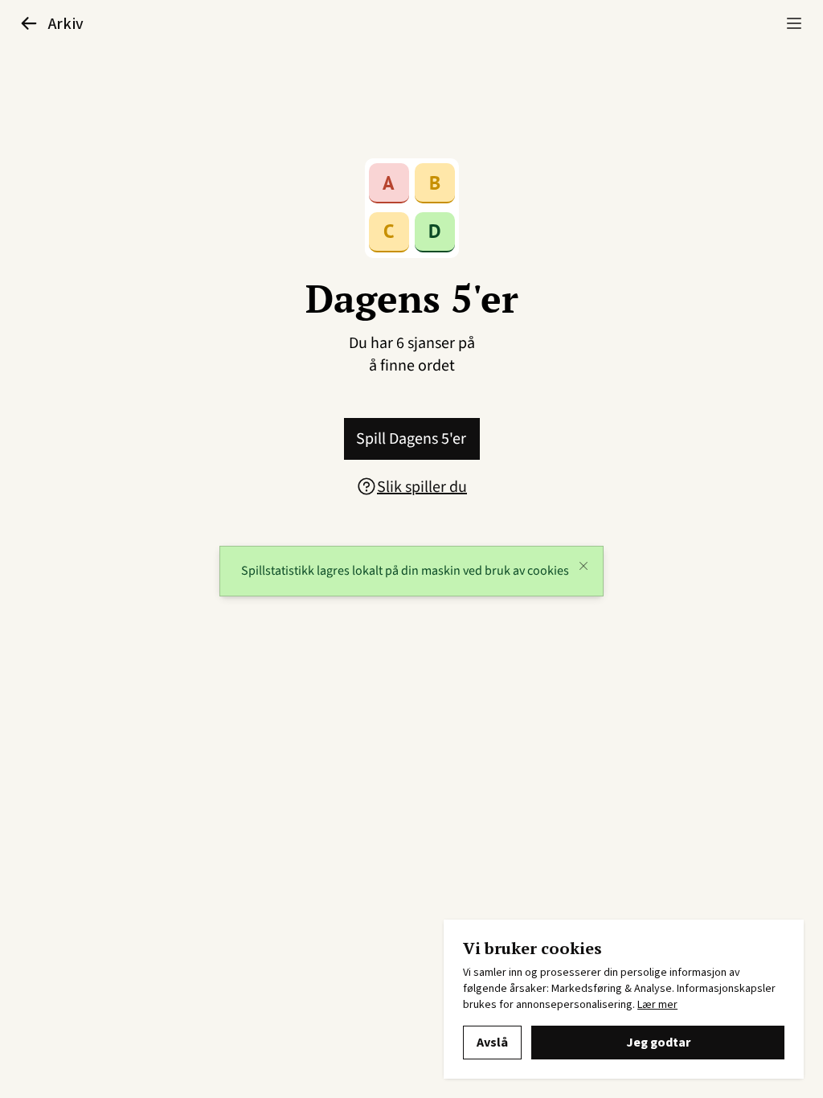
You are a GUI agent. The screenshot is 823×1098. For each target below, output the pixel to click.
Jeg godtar (658, 1042)
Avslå (492, 1042)
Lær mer (657, 1005)
